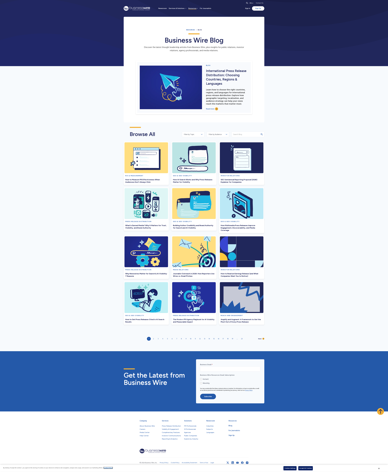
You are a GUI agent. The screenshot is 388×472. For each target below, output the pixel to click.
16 (218, 339)
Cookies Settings (290, 468)
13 (204, 339)
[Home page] (137, 8)
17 (223, 339)
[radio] (230, 379)
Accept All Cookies (305, 468)
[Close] (379, 468)
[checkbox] (230, 381)
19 (232, 339)
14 (209, 339)
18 (227, 339)
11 (195, 339)
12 (200, 339)
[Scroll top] (380, 411)
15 (214, 339)
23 (242, 339)
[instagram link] (247, 462)
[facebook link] (242, 462)
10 (190, 339)
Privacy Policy (248, 390)
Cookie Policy (108, 468)
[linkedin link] (232, 462)
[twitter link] (228, 463)
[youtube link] (237, 463)
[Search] (247, 3)
